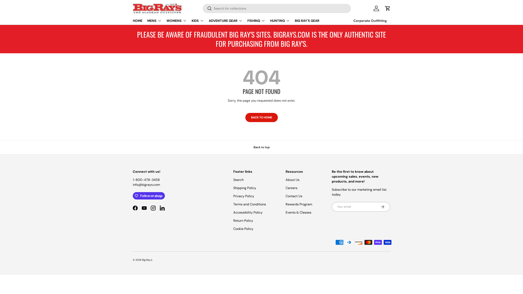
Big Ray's (147, 260)
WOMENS (174, 21)
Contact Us (294, 196)
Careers (291, 188)
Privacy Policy (243, 196)
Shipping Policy (244, 188)
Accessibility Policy (248, 212)
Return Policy (243, 220)
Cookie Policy (243, 229)
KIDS (195, 21)
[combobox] (277, 8)
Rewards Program (299, 204)
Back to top (262, 147)
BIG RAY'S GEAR (307, 21)
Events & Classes (298, 212)
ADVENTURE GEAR (223, 21)
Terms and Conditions (249, 204)
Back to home (261, 117)
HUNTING (277, 21)
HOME (137, 21)
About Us (292, 180)
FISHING (253, 21)
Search (238, 180)
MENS (151, 21)
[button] (387, 8)
